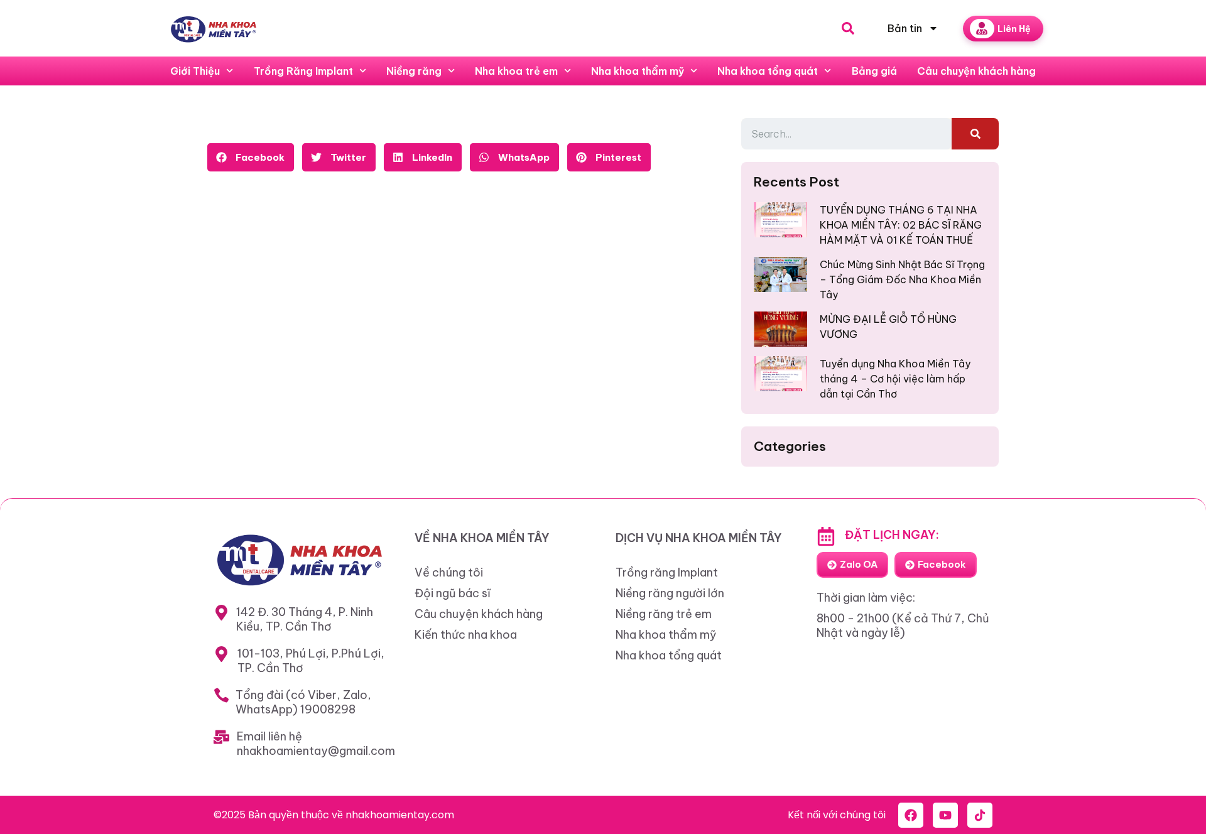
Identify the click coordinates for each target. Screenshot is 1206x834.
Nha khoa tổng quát (767, 71)
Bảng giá (874, 71)
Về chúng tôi (449, 572)
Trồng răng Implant (667, 572)
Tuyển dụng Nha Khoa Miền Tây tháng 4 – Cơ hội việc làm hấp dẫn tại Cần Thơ (895, 378)
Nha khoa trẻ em (516, 71)
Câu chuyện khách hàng (976, 71)
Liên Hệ (1014, 29)
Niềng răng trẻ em (664, 614)
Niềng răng (414, 71)
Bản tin (905, 28)
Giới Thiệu (195, 71)
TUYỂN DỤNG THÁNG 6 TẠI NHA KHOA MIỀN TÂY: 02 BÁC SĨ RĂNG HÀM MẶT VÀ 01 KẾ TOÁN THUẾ (901, 224)
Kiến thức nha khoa (466, 634)
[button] (250, 157)
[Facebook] (910, 815)
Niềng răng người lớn (670, 593)
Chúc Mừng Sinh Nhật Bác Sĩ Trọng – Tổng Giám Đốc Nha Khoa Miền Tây (902, 279)
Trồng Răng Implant (303, 71)
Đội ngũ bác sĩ (453, 593)
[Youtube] (945, 815)
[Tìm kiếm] (975, 133)
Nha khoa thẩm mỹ (637, 71)
